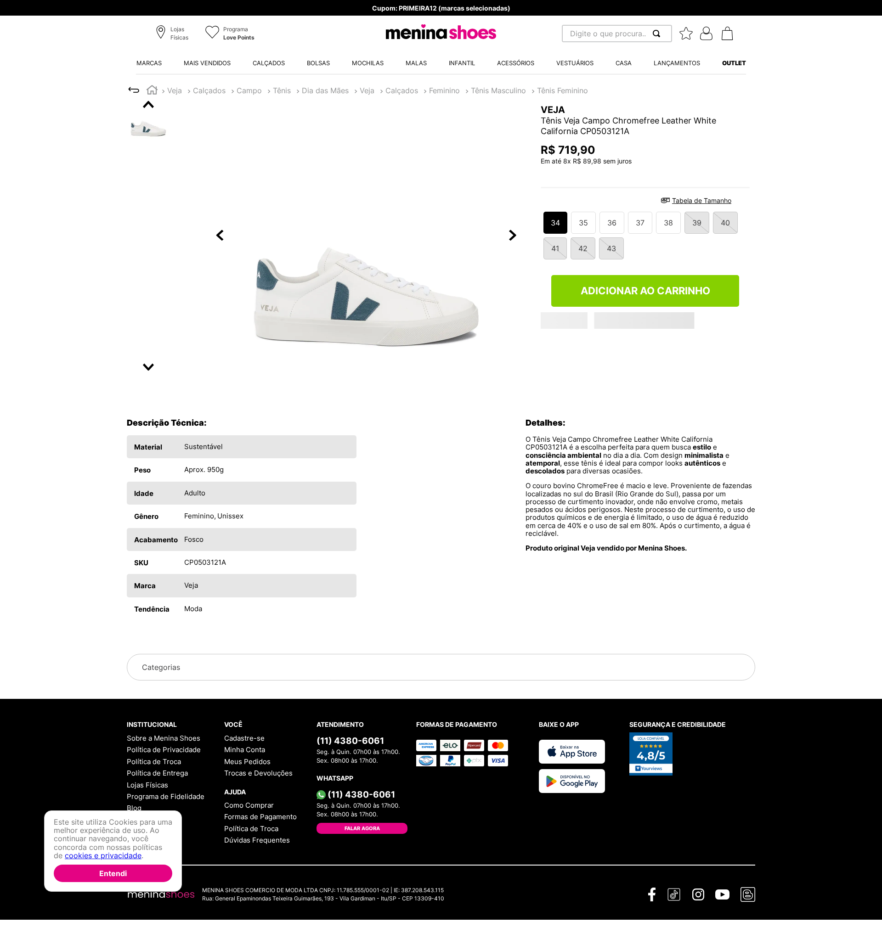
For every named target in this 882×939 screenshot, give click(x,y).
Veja (174, 90)
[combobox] (617, 33)
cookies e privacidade (103, 855)
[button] (173, 34)
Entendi (113, 873)
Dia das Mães (325, 90)
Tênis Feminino (562, 90)
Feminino (444, 90)
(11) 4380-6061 (350, 740)
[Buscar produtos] (658, 33)
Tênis (282, 90)
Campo (249, 90)
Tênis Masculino (498, 90)
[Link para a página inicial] (152, 91)
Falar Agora (362, 828)
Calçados (209, 90)
